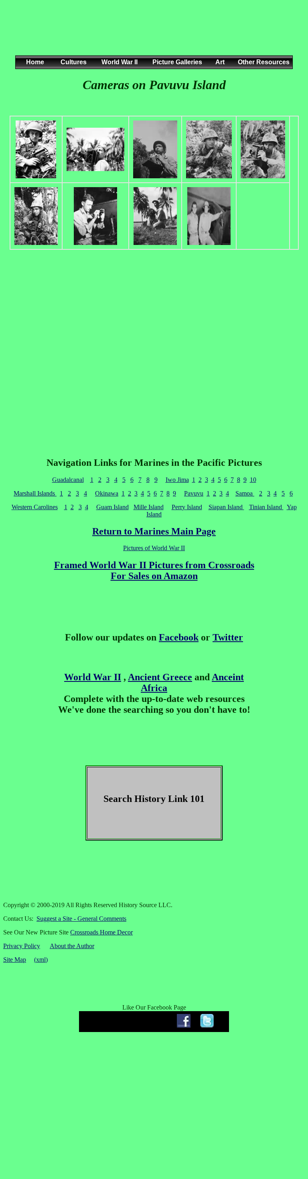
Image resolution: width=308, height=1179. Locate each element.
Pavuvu (193, 493)
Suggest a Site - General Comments (81, 918)
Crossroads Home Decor (101, 932)
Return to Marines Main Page (154, 531)
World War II (92, 677)
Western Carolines (35, 507)
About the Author (72, 945)
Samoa (244, 493)
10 (253, 479)
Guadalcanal (68, 479)
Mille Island (149, 507)
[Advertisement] (152, 36)
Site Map (14, 959)
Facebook (179, 637)
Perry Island (187, 507)
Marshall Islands (35, 493)
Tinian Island (266, 507)
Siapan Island (226, 507)
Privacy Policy (21, 945)
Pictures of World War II (154, 548)
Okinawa (106, 493)
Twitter (228, 637)
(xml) (41, 959)
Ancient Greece (160, 677)
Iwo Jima (177, 479)
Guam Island (112, 507)
